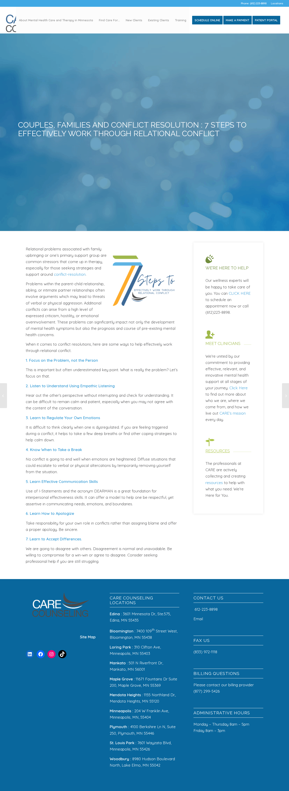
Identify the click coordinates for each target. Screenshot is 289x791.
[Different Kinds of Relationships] (3, 395)
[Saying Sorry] (285, 395)
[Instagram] (51, 654)
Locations (277, 3)
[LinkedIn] (30, 654)
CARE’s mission (232, 413)
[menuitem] (276, 3)
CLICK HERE (240, 293)
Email (198, 618)
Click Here (238, 387)
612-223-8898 (206, 609)
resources (214, 482)
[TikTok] (62, 654)
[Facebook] (41, 654)
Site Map (88, 636)
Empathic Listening (97, 385)
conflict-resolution (70, 274)
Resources (217, 451)
